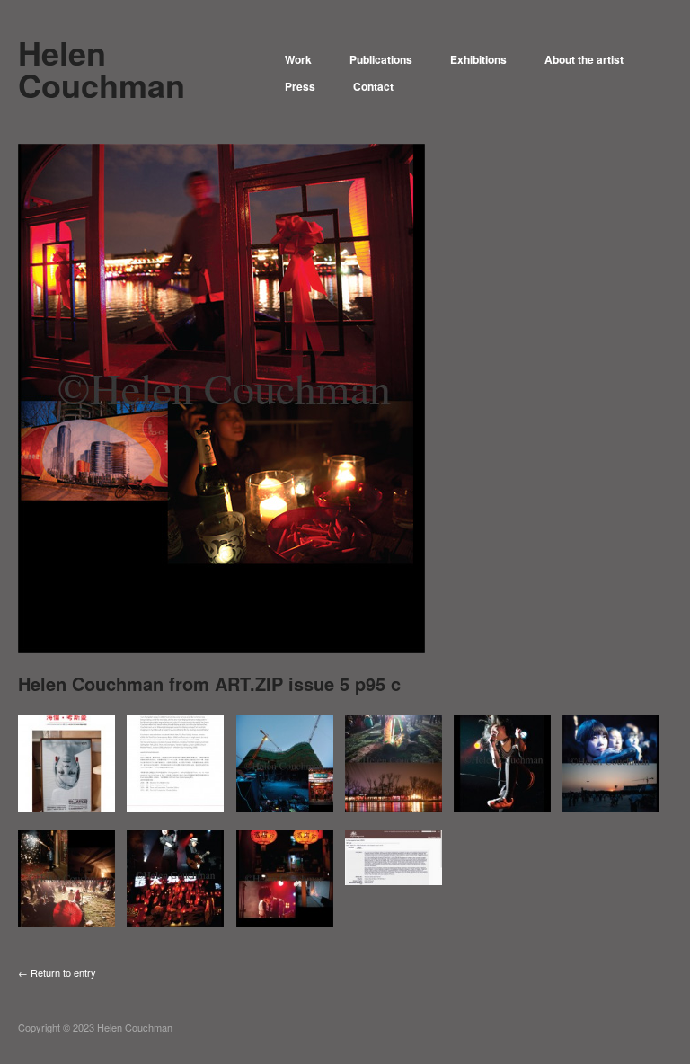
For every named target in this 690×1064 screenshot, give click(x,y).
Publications (380, 59)
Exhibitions (478, 59)
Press (300, 86)
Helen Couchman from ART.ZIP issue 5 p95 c (209, 683)
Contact (373, 86)
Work (298, 59)
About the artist (584, 59)
